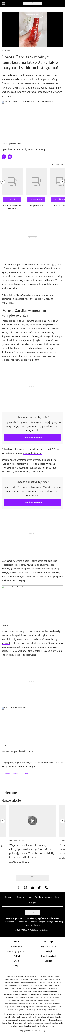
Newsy (7, 50)
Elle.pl (16, 941)
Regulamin (9, 897)
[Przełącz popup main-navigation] (3, 3)
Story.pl (16, 965)
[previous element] (2, 190)
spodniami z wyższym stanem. (30, 471)
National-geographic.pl (16, 951)
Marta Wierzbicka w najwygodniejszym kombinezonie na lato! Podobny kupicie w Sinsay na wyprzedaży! (28, 298)
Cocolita (48, 960)
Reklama (20, 897)
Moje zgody (32, 902)
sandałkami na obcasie (32, 344)
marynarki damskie (32, 453)
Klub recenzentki (16, 840)
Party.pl (48, 951)
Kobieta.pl (48, 941)
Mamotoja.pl (16, 946)
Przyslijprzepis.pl (48, 956)
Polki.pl (17, 956)
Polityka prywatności (43, 897)
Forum (58, 897)
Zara (27, 773)
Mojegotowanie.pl (48, 946)
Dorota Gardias (11, 773)
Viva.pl (17, 960)
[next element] (62, 190)
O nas (29, 897)
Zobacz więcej (56, 164)
